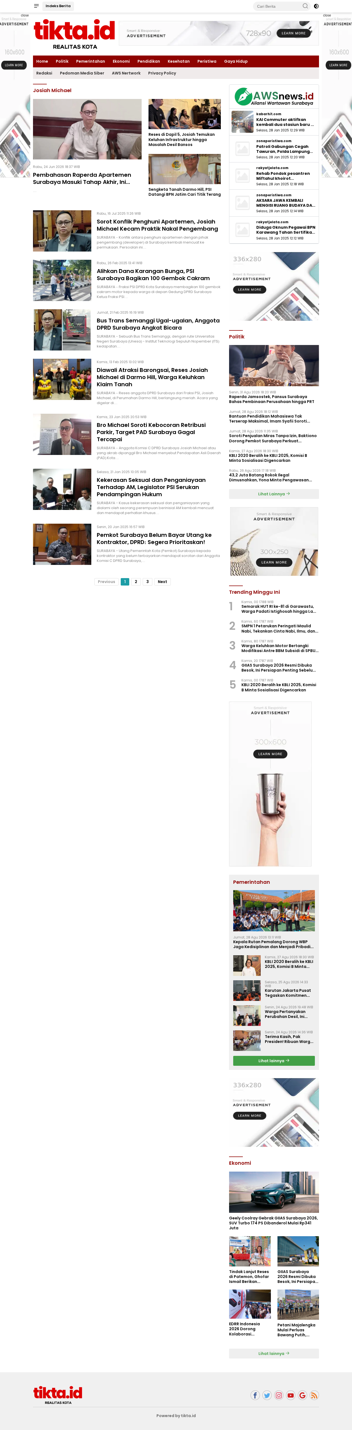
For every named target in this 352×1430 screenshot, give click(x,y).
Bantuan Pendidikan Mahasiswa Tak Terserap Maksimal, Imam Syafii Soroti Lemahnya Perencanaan (268, 419)
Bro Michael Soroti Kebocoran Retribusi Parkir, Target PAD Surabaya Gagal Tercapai (151, 432)
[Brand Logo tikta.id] (74, 34)
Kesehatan (179, 61)
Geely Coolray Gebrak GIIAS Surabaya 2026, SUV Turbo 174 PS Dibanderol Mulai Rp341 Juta (273, 1223)
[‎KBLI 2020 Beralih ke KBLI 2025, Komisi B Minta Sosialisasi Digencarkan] (247, 965)
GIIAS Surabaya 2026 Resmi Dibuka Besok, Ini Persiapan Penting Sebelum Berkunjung (279, 668)
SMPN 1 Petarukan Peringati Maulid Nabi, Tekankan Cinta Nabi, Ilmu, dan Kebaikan (278, 628)
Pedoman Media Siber (82, 73)
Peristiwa (206, 61)
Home (42, 61)
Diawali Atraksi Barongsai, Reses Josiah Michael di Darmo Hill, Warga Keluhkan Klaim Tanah (152, 377)
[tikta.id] (57, 1395)
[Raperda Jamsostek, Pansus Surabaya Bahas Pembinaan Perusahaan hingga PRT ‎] (274, 365)
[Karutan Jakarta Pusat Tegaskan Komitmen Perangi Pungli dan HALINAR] (247, 990)
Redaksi (44, 73)
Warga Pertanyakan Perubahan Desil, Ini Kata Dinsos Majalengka (289, 1014)
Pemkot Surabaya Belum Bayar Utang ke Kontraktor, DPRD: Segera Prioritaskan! (154, 538)
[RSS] (314, 1395)
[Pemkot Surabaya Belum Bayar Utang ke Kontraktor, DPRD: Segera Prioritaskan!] (62, 544)
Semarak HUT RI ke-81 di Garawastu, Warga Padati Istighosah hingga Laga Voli (279, 609)
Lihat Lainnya (272, 494)
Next (162, 581)
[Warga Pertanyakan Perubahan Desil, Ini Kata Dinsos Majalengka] (247, 1015)
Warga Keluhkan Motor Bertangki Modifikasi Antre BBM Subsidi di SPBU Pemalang (278, 648)
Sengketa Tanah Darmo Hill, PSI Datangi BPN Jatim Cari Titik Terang (184, 192)
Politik (62, 61)
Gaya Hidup (236, 61)
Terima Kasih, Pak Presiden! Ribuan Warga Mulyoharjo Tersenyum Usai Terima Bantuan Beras (289, 1039)
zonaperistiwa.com (274, 141)
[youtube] (290, 1395)
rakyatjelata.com (272, 168)
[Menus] (36, 6)
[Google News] (302, 1395)
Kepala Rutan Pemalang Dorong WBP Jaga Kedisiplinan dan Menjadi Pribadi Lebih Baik (271, 944)
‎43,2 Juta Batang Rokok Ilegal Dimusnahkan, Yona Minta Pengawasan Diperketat (269, 477)
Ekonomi (121, 61)
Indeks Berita (58, 6)
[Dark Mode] (316, 6)
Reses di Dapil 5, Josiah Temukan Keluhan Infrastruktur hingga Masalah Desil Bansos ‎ (181, 139)
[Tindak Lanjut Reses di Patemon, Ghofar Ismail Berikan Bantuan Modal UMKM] (250, 1251)
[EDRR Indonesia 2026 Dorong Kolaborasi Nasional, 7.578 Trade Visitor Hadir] (250, 1304)
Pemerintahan (90, 61)
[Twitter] (267, 1395)
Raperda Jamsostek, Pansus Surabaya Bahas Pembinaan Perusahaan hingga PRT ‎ (272, 399)
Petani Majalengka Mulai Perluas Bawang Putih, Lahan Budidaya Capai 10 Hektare (296, 1330)
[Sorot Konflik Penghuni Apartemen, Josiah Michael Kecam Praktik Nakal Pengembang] (62, 231)
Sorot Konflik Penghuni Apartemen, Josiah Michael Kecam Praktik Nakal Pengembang (157, 225)
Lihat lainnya (271, 1061)
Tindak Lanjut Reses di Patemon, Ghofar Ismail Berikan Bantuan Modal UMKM (249, 1276)
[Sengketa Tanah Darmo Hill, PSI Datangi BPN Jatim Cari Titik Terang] (184, 169)
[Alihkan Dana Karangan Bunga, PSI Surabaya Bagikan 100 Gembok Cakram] (62, 280)
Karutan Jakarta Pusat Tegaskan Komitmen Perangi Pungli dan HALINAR (288, 993)
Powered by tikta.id (176, 1415)
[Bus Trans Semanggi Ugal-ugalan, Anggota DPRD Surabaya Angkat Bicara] (62, 329)
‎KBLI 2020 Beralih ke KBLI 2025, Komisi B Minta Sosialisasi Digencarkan (268, 458)
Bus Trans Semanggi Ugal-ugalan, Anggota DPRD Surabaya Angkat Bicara (158, 324)
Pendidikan (149, 61)
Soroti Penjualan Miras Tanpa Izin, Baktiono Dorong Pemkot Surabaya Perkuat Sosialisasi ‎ (273, 438)
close (25, 15)
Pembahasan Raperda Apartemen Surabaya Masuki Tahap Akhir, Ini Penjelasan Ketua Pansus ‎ (82, 182)
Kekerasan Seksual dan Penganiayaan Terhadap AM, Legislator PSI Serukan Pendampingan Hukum (151, 487)
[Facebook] (255, 1395)
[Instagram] (279, 1395)
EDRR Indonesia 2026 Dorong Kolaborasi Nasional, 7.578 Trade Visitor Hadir (248, 1329)
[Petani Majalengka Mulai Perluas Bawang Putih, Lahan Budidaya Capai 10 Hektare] (298, 1305)
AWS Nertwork (126, 73)
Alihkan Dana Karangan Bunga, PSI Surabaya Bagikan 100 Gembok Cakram (153, 274)
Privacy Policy (162, 73)
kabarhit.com (268, 114)
